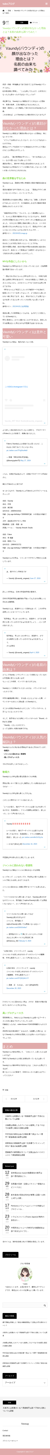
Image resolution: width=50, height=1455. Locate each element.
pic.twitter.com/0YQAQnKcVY (18, 978)
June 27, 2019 (35, 578)
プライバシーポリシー (10, 1441)
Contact (5, 1430)
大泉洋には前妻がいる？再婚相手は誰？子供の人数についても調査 (25, 1117)
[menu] (46, 3)
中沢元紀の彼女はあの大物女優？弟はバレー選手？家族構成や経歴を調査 (24, 1135)
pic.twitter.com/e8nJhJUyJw (32, 837)
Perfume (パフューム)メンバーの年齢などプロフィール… (28, 1207)
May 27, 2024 (26, 460)
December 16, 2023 (30, 844)
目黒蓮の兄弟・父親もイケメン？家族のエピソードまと (28, 1185)
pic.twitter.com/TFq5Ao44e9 (17, 450)
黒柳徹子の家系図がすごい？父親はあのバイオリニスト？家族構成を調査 (25, 1153)
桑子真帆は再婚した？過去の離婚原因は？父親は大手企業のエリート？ (25, 1323)
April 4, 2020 (34, 652)
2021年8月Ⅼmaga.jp (20, 233)
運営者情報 (6, 1436)
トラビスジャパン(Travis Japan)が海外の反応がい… (27, 1218)
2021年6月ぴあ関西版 (21, 306)
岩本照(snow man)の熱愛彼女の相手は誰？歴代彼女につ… (26, 1174)
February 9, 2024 (25, 941)
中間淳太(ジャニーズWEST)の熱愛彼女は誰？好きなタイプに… (27, 1229)
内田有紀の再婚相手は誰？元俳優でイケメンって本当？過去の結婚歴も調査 (25, 1144)
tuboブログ (9, 3)
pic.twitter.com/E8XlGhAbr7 (17, 927)
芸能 (21, 22)
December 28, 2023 (14, 988)
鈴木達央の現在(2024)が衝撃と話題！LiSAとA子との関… (28, 1196)
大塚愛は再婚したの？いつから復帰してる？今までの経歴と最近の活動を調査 (25, 1126)
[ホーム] (3, 10)
